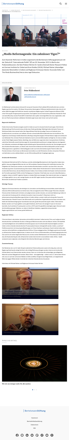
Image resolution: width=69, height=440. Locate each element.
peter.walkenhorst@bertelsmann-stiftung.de (37, 94)
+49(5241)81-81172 (30, 97)
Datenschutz (34, 424)
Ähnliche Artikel (7, 82)
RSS (34, 428)
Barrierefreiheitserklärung (34, 421)
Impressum (34, 418)
